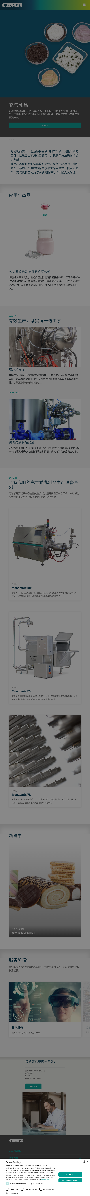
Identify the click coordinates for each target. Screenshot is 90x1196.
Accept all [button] (70, 1174)
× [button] (87, 1161)
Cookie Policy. (46, 1180)
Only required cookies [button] (70, 1180)
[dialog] (45, 1177)
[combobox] (84, 1161)
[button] (31, 1193)
